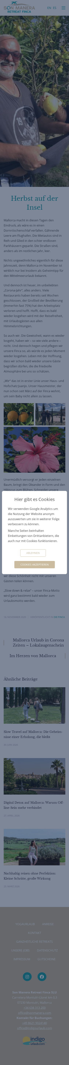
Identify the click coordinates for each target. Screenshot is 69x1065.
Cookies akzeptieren (34, 564)
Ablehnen (33, 553)
